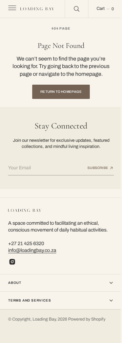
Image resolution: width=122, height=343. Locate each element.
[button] (11, 8)
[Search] (72, 9)
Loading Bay (44, 319)
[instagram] (12, 262)
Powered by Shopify (86, 319)
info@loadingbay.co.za (32, 250)
